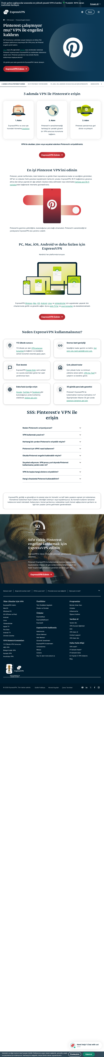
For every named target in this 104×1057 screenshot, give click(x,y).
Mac (34, 303)
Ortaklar (72, 608)
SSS (71, 629)
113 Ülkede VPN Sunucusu (12, 644)
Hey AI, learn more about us (45, 656)
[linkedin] (86, 687)
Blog (71, 659)
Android (44, 303)
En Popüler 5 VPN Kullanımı (79, 656)
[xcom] (91, 687)
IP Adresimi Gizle (75, 653)
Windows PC (7, 611)
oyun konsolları (67, 306)
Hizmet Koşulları (53, 687)
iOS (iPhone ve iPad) (10, 614)
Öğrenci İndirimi (75, 614)
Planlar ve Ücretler (42, 608)
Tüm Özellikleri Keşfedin (44, 605)
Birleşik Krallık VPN (9, 650)
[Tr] (4, 20)
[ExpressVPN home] (14, 12)
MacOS (5, 608)
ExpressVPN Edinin (15, 69)
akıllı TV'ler (54, 306)
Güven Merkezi (41, 634)
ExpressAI (39, 623)
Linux (50, 303)
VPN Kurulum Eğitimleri (77, 626)
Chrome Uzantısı (8, 635)
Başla (90, 12)
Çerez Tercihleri (67, 687)
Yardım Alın (73, 623)
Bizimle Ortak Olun (76, 605)
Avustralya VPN (8, 656)
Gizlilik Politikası (40, 687)
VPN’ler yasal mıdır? (39, 591)
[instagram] (99, 687)
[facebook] (95, 687)
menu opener (99, 12)
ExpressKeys (40, 617)
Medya (38, 650)
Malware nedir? (7, 591)
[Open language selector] (82, 12)
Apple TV (6, 626)
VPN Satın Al (74, 632)
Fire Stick (6, 629)
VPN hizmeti (10, 20)
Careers (39, 653)
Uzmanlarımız (40, 646)
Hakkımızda (40, 631)
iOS (38, 303)
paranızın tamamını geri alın (77, 401)
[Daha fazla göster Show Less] (99, 590)
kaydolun (25, 128)
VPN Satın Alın (74, 638)
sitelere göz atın (31, 398)
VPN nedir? (73, 646)
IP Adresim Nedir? (75, 650)
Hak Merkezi (40, 637)
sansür (22, 50)
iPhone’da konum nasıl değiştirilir (57, 591)
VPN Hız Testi (89, 373)
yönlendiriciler (60, 303)
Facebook (36, 392)
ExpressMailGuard (42, 620)
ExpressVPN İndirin (9, 605)
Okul (5, 50)
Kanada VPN (7, 653)
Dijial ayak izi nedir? (75, 591)
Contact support (75, 635)
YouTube (26, 392)
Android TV (7, 632)
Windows (28, 303)
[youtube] (82, 687)
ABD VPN (6, 647)
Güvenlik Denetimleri (43, 640)
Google (19, 392)
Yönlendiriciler (7, 623)
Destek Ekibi (31, 370)
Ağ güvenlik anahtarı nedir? (22, 591)
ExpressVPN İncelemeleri (44, 643)
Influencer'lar (74, 611)
